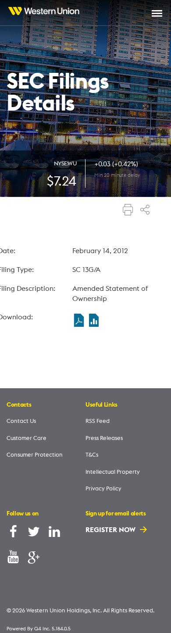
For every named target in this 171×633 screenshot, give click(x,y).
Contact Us (21, 420)
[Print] (128, 210)
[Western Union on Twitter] (33, 533)
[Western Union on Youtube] (13, 558)
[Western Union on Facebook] (13, 533)
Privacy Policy (103, 488)
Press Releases (104, 437)
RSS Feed (98, 420)
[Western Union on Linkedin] (54, 533)
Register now (111, 529)
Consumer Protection (35, 454)
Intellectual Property (113, 471)
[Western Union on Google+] (33, 558)
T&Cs (92, 454)
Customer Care (26, 437)
